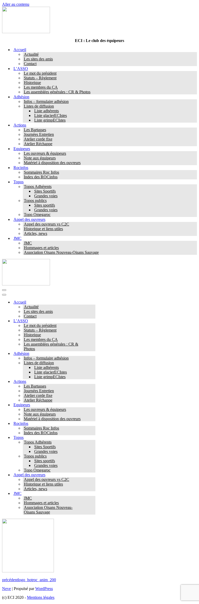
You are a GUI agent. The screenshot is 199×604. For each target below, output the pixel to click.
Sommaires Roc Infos (41, 172)
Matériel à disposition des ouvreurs (52, 162)
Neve (6, 588)
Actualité (31, 54)
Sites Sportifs (45, 191)
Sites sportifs (44, 205)
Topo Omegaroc (37, 214)
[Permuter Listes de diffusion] (92, 363)
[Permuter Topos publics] (92, 456)
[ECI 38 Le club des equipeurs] (26, 32)
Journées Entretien (39, 134)
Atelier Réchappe (38, 144)
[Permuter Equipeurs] (92, 405)
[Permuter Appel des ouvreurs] (92, 475)
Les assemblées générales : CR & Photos (57, 92)
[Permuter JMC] (92, 493)
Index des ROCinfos (41, 177)
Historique (32, 82)
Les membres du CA (41, 87)
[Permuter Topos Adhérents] (92, 442)
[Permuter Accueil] (92, 302)
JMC (28, 243)
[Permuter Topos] (92, 438)
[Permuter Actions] (92, 382)
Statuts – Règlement (40, 78)
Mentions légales (40, 597)
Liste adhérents (46, 111)
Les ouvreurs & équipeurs (45, 153)
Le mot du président (40, 73)
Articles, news (35, 233)
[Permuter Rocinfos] (92, 424)
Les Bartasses (35, 130)
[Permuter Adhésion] (92, 354)
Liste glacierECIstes (50, 115)
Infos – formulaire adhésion (46, 101)
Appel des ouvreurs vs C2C (46, 224)
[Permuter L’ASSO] (92, 321)
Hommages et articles (41, 247)
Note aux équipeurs (40, 158)
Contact (30, 63)
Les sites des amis (38, 59)
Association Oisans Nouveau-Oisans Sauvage (61, 252)
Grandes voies (46, 196)
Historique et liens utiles (43, 229)
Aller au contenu (15, 4)
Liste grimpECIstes (50, 120)
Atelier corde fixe (38, 139)
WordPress (44, 588)
